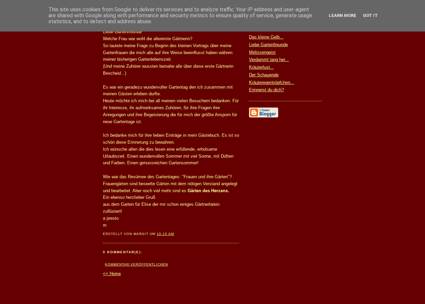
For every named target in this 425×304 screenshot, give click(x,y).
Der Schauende (264, 74)
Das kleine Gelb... (266, 37)
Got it (370, 15)
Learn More (342, 15)
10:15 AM (165, 234)
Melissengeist (262, 52)
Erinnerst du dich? (266, 89)
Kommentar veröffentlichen (136, 264)
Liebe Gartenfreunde (268, 44)
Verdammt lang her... (269, 59)
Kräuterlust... (261, 67)
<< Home (112, 273)
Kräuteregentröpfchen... (271, 82)
